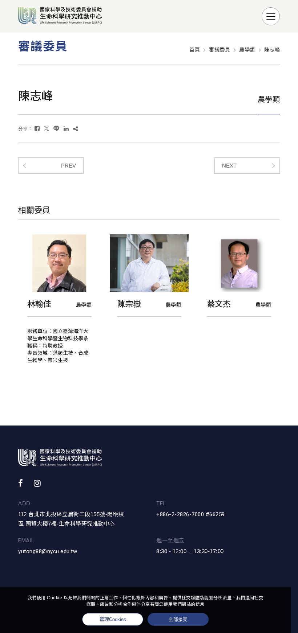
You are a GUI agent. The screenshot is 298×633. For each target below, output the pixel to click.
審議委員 (219, 50)
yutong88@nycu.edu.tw (47, 551)
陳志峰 (272, 50)
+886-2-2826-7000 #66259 (190, 514)
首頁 (194, 50)
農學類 (247, 50)
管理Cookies (113, 619)
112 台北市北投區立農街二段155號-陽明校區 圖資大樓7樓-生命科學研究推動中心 (71, 519)
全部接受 (178, 619)
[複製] (75, 128)
